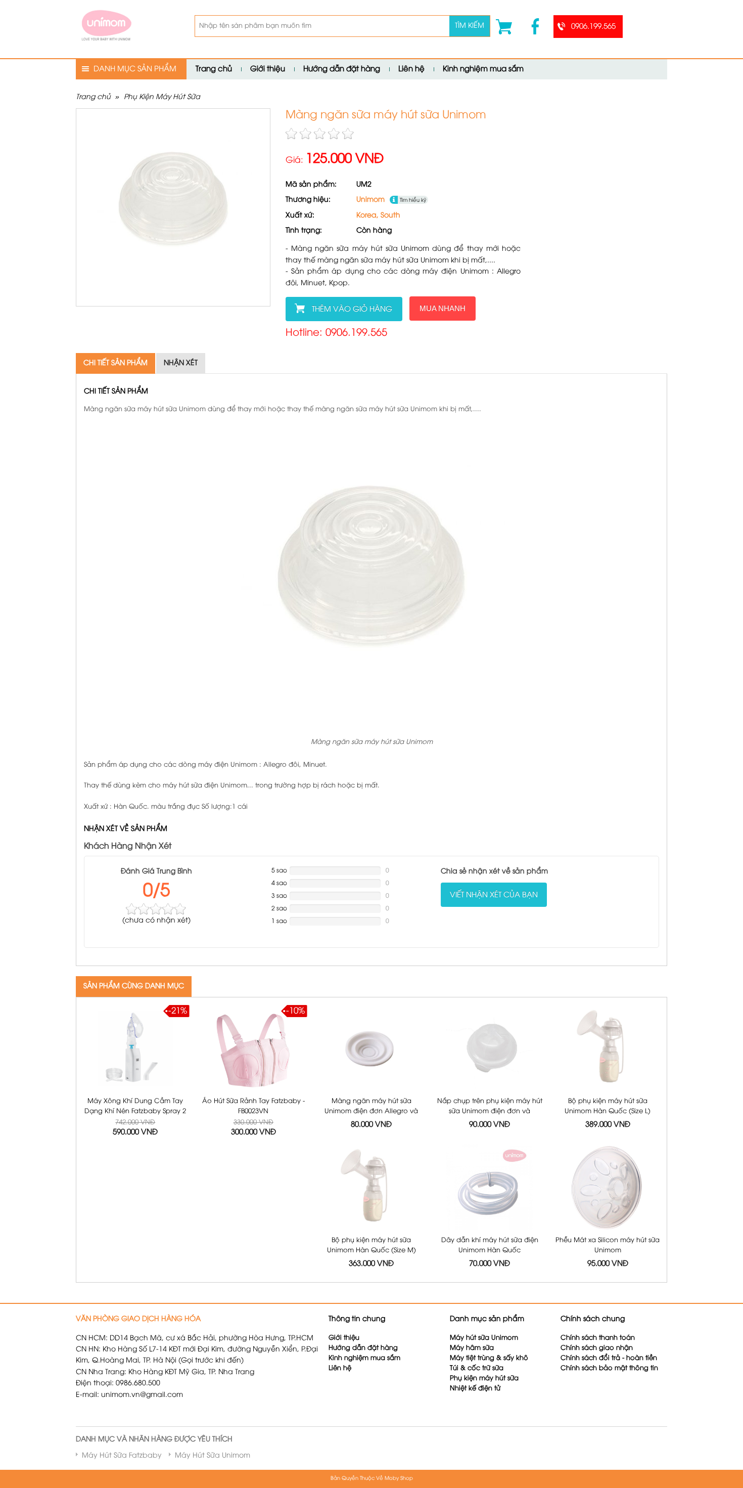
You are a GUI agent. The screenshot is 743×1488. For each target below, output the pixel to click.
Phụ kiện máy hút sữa (484, 1378)
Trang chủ (214, 69)
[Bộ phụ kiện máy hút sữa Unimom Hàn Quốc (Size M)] (372, 1188)
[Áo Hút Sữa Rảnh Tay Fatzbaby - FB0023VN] (253, 1048)
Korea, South (378, 215)
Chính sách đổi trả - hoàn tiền (609, 1358)
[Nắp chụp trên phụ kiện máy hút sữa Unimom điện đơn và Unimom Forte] (489, 1048)
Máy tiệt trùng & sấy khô (489, 1358)
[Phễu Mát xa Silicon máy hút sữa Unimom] (608, 1188)
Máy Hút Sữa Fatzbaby (122, 1456)
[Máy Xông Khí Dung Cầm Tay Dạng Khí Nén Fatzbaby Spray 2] (135, 1048)
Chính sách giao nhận (597, 1348)
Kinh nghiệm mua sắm (483, 69)
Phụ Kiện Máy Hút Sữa (162, 97)
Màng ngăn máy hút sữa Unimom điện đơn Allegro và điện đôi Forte (371, 1111)
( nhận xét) (156, 920)
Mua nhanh (443, 308)
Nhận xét (181, 363)
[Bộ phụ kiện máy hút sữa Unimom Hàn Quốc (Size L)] (608, 1048)
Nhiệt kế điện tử (476, 1388)
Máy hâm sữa (472, 1348)
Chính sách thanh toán (598, 1338)
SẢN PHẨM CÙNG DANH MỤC (133, 986)
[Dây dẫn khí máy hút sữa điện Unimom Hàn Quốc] (489, 1188)
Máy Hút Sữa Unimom (212, 1456)
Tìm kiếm (469, 26)
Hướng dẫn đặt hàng (341, 69)
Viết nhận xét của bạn (494, 895)
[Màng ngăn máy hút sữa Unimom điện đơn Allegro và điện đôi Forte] (372, 1048)
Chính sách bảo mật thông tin (609, 1368)
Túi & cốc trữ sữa (476, 1368)
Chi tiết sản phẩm (115, 363)
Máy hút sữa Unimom (484, 1338)
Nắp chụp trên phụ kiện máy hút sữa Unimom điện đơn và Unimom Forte (489, 1111)
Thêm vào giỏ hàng (352, 309)
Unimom (370, 200)
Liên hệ (411, 69)
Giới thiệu (267, 69)
